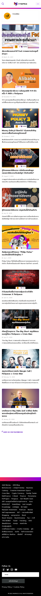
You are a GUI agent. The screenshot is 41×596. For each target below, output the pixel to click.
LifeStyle (15, 507)
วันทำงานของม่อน (27, 532)
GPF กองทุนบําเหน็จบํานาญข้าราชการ (14, 501)
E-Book (15, 496)
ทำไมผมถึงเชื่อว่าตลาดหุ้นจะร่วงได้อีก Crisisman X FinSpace (17, 293)
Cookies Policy (19, 587)
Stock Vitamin (7, 518)
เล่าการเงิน (5, 537)
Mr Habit (24, 507)
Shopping (5, 515)
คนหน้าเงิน (23, 523)
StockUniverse (19, 518)
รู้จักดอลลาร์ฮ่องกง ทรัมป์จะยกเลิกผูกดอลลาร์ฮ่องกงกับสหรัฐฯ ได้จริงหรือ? (18, 171)
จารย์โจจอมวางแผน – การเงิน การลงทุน (15, 529)
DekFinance (6, 496)
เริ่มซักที (20, 534)
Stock (24, 515)
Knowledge (6, 507)
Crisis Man (6, 493)
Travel (15, 521)
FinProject (5, 499)
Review (30, 510)
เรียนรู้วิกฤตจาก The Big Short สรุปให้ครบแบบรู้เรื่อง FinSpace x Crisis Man (20, 332)
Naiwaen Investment (9, 510)
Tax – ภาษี (31, 518)
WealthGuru (6, 523)
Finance (23, 496)
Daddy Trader (31, 493)
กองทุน (15, 523)
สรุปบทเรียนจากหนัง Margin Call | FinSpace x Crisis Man (16, 372)
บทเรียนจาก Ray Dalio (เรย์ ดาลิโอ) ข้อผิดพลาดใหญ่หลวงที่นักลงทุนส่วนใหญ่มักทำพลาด (20, 413)
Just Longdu (27, 504)
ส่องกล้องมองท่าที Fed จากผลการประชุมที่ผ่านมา (20, 52)
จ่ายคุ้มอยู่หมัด (6, 526)
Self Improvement (8, 512)
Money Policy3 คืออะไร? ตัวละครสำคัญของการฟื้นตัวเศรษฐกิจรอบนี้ (19, 132)
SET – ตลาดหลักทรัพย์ (25, 512)
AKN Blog (16, 485)
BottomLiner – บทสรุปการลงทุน (13, 488)
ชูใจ (32, 529)
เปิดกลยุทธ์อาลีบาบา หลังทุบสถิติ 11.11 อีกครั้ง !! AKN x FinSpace (19, 92)
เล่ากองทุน (28, 534)
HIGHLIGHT (6, 504)
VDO (30, 521)
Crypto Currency (18, 493)
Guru (31, 501)
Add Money (6, 485)
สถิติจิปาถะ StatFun (8, 534)
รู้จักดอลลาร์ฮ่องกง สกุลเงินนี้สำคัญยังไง (19, 210)
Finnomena (32, 496)
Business (29, 488)
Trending (22, 521)
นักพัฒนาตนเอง (7, 532)
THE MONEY (6, 521)
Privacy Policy (7, 587)
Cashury (5, 490)
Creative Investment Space (20, 490)
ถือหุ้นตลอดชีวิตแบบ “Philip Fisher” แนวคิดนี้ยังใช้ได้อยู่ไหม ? (17, 253)
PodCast (22, 510)
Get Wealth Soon (26, 499)
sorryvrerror (15, 515)
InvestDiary (16, 504)
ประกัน (17, 532)
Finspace (14, 499)
